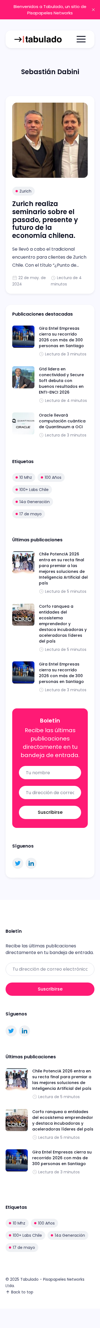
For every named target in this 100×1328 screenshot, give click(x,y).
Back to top (22, 1292)
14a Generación (34, 502)
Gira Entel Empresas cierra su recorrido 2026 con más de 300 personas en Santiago (61, 337)
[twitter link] (17, 863)
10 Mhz (25, 477)
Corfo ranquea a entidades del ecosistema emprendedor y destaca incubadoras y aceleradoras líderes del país (63, 624)
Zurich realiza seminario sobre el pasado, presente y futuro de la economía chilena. (45, 219)
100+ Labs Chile (34, 489)
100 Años (53, 477)
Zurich (25, 191)
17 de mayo (30, 514)
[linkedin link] (31, 863)
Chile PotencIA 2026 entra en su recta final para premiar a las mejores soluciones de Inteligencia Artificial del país (63, 568)
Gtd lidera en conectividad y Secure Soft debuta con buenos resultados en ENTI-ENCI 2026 (61, 380)
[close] (93, 9)
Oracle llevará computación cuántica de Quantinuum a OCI (62, 421)
